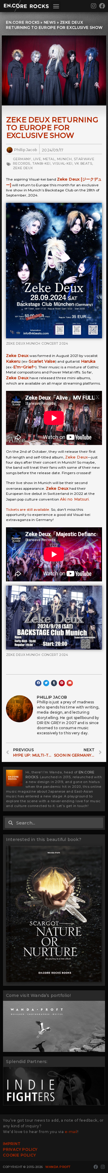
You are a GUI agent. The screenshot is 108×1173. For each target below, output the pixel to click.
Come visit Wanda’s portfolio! (38, 995)
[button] (56, 6)
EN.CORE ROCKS (23, 22)
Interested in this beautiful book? (43, 839)
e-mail (71, 1131)
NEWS (50, 22)
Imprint (12, 1143)
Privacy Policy (20, 1149)
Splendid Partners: (27, 1061)
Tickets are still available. (28, 509)
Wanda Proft (57, 1167)
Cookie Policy (19, 1155)
